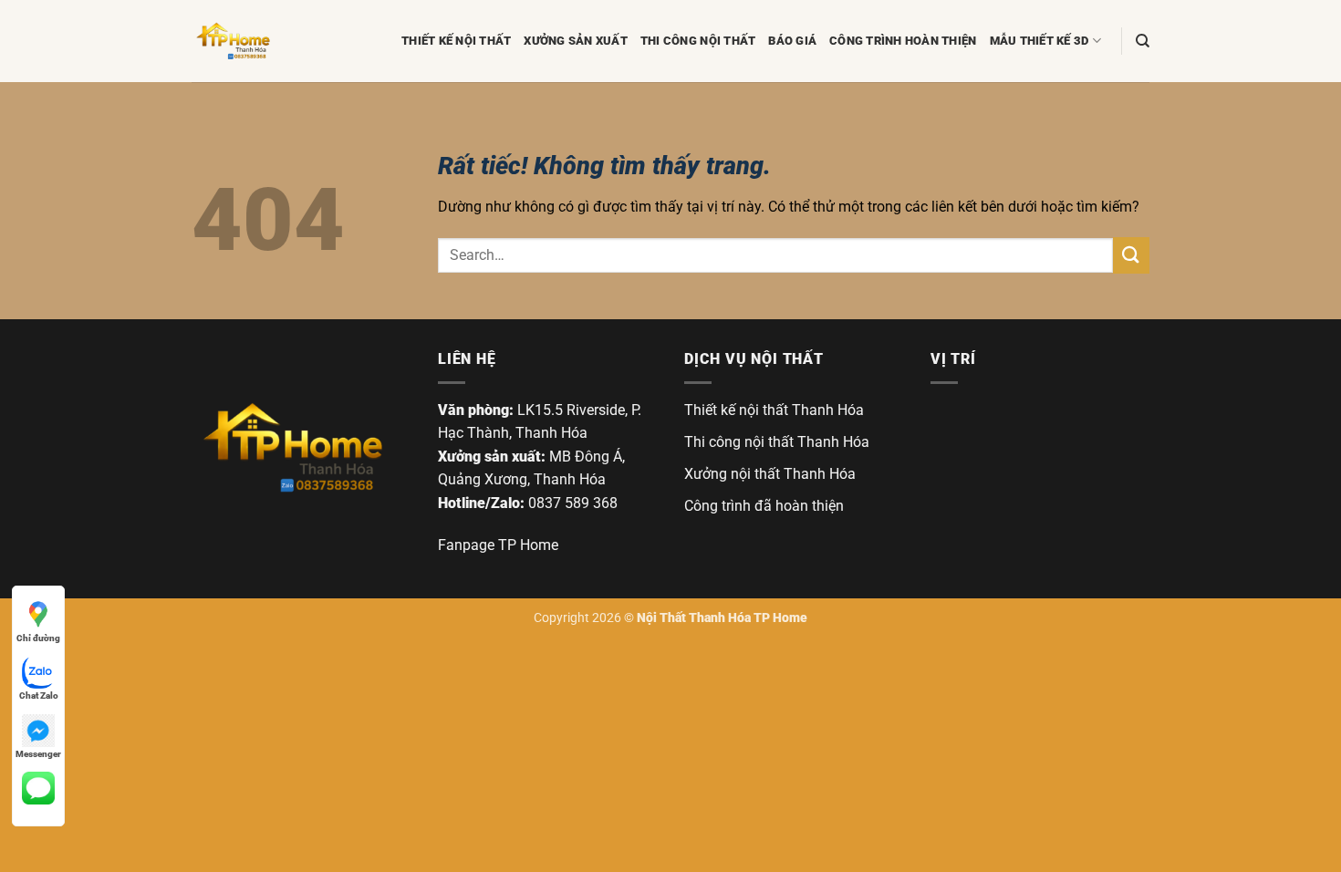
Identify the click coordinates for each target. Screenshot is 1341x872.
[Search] (1142, 41)
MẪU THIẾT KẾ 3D (1039, 40)
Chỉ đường (38, 638)
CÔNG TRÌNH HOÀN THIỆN (902, 40)
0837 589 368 (573, 503)
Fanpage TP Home (498, 545)
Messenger (38, 754)
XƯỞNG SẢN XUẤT (576, 40)
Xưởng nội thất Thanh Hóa (770, 474)
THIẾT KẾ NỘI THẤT (456, 40)
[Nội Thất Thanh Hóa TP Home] (292, 447)
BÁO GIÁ (792, 40)
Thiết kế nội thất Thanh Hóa (774, 410)
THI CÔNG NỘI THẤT (697, 40)
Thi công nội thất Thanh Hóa (776, 442)
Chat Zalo (38, 695)
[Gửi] (1131, 255)
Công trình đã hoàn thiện (764, 505)
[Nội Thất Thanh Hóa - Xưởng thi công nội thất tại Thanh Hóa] (283, 41)
